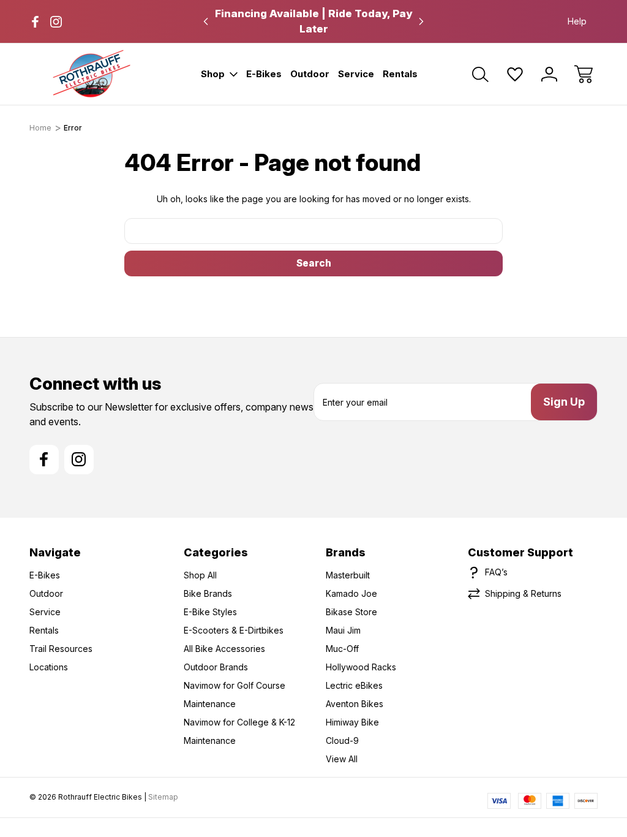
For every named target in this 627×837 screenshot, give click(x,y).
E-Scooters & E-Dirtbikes (233, 630)
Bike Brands (208, 593)
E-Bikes (264, 74)
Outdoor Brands (216, 667)
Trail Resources (60, 648)
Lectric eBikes (354, 685)
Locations (48, 667)
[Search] (481, 74)
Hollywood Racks (361, 667)
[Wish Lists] (515, 74)
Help (577, 21)
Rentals (400, 74)
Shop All (200, 575)
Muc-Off (342, 648)
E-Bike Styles (210, 612)
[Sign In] (549, 74)
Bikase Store (351, 612)
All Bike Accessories (224, 648)
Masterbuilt (348, 575)
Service (356, 74)
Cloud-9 (342, 740)
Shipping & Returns (523, 593)
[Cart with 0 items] (583, 74)
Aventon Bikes (354, 704)
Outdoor (309, 74)
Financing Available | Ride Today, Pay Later (313, 21)
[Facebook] (35, 22)
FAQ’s (496, 572)
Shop (213, 74)
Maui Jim (343, 630)
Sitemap (163, 796)
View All (342, 759)
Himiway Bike (352, 722)
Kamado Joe (351, 593)
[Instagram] (56, 22)
